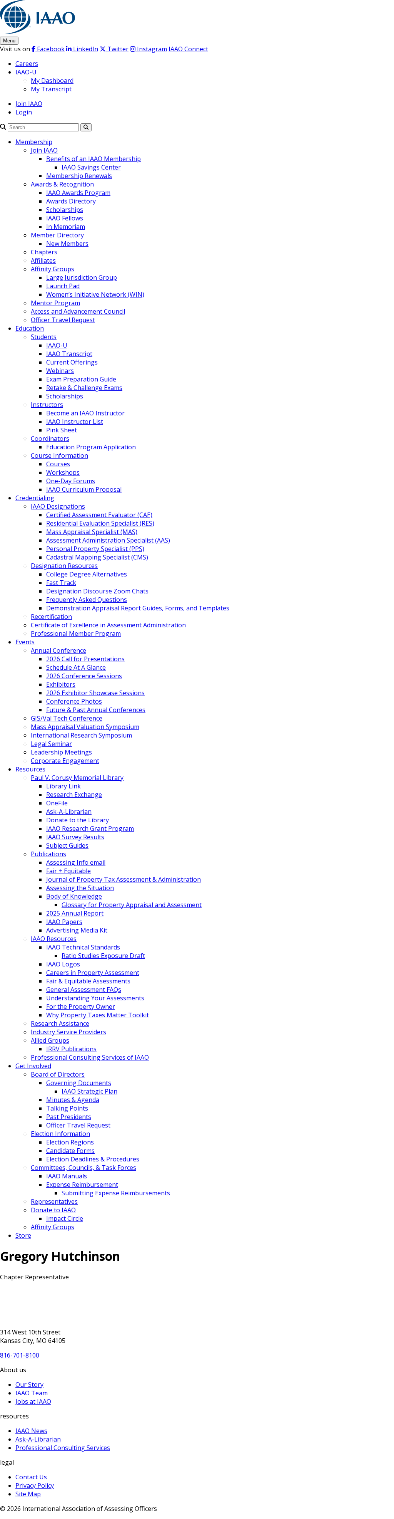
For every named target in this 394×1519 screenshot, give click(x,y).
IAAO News (31, 1431)
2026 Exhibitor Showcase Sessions (95, 693)
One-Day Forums (70, 481)
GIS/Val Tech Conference (66, 718)
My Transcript (51, 89)
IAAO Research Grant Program (90, 828)
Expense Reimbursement (82, 1184)
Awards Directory (71, 201)
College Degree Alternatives (86, 574)
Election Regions (70, 1142)
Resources (30, 769)
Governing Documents (78, 1083)
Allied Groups (50, 1040)
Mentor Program (55, 303)
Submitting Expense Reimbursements (116, 1193)
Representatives (54, 1201)
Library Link (63, 786)
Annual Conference (58, 650)
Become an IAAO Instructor (85, 413)
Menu (9, 41)
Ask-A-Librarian (69, 811)
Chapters (44, 252)
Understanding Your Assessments (95, 998)
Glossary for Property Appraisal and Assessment (132, 905)
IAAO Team (31, 1393)
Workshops (63, 472)
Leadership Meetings (61, 752)
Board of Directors (58, 1074)
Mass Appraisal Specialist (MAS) (91, 532)
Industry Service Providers (68, 1032)
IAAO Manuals (66, 1176)
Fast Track (61, 582)
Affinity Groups (52, 269)
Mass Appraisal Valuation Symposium (85, 727)
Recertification (51, 616)
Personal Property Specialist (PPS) (95, 548)
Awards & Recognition (62, 184)
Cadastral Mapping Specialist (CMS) (97, 557)
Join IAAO (28, 103)
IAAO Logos (63, 964)
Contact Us (31, 1477)
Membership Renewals (79, 175)
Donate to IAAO (53, 1210)
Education (29, 328)
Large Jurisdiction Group (81, 277)
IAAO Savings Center (91, 167)
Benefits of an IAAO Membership (93, 159)
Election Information (60, 1133)
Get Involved (33, 1066)
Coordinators (50, 438)
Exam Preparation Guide (81, 379)
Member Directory (57, 235)
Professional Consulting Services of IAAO (90, 1057)
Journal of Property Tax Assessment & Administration (123, 879)
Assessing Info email (75, 862)
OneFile (57, 803)
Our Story (29, 1384)
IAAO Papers (64, 921)
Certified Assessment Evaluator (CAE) (99, 515)
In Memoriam (65, 226)
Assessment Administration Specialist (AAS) (108, 540)
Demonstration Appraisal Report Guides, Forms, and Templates (137, 608)
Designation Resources (64, 565)
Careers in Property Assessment (92, 972)
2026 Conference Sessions (84, 676)
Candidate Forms (70, 1150)
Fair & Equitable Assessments (88, 981)
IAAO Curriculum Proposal (84, 489)
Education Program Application (91, 447)
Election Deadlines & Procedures (92, 1159)
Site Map (28, 1494)
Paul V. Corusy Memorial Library (77, 777)
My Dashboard (52, 80)
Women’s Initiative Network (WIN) (95, 294)
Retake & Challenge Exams (84, 387)
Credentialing (34, 498)
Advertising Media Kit (76, 930)
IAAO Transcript (69, 354)
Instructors (47, 404)
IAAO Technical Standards (83, 947)
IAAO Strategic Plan (89, 1091)
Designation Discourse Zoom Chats (97, 591)
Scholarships (64, 209)
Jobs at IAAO (33, 1401)
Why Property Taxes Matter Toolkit (97, 1015)
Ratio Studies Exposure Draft (103, 955)
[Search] (3, 127)
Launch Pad (63, 286)
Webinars (60, 370)
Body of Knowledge (74, 896)
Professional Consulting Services (62, 1447)
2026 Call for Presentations (85, 659)
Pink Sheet (61, 430)
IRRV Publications (71, 1049)
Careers (26, 63)
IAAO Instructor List (74, 421)
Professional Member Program (76, 633)
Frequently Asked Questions (86, 599)
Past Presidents (68, 1116)
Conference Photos (74, 701)
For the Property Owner (80, 1006)
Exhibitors (60, 684)
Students (44, 337)
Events (25, 642)
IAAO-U (26, 72)
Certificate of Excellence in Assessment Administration (108, 625)
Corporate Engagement (65, 760)
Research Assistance (60, 1023)
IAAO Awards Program (78, 192)
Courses (58, 464)
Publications (48, 854)
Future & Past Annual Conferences (95, 710)
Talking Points (67, 1108)
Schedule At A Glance (76, 667)
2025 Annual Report (75, 913)
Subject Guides (67, 845)
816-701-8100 (19, 1355)
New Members (67, 243)
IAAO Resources (54, 938)
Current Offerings (72, 362)
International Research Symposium (81, 735)
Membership (33, 142)
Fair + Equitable (68, 871)
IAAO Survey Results (75, 837)
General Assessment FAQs (83, 989)
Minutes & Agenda (72, 1100)
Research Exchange (74, 794)
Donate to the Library (77, 820)
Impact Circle (64, 1218)
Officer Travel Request (63, 320)
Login (23, 112)
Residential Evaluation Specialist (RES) (100, 523)
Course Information (59, 455)
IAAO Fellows (64, 218)
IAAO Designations (58, 506)
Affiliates (43, 260)
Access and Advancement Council (78, 311)
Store (23, 1235)
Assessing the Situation (80, 888)
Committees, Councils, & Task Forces (83, 1167)
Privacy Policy (34, 1485)
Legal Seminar (51, 743)
